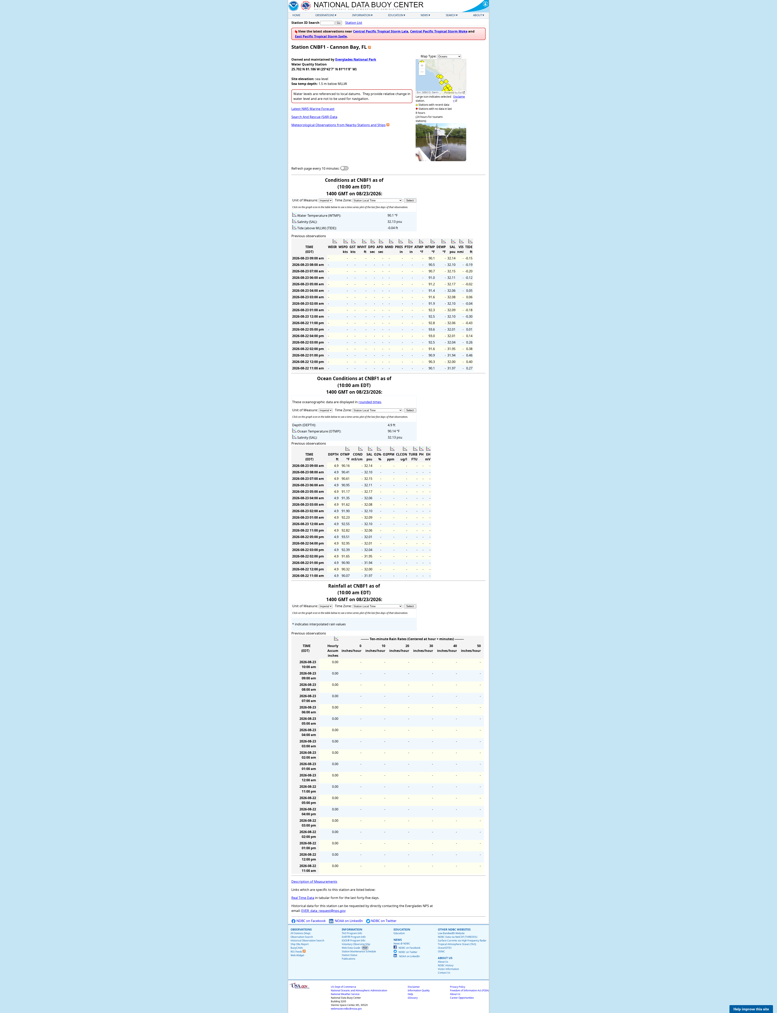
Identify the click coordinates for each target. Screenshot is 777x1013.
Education (395, 15)
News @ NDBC (402, 943)
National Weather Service (345, 994)
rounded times (370, 402)
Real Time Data (302, 898)
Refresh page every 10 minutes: (315, 168)
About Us (443, 961)
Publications (348, 958)
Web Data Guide (351, 948)
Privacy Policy (457, 987)
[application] (441, 76)
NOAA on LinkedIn (348, 921)
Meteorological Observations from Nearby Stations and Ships (338, 125)
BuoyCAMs (297, 948)
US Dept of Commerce (343, 987)
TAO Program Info (352, 933)
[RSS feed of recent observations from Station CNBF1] (369, 46)
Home (296, 15)
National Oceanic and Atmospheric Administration (359, 990)
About (477, 15)
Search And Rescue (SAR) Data (314, 117)
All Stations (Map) (300, 933)
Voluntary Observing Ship (356, 944)
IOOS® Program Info (353, 940)
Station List (353, 22)
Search (450, 15)
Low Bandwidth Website (451, 933)
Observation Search (302, 937)
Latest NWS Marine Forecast (312, 109)
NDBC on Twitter (383, 921)
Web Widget (297, 955)
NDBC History (445, 965)
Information (361, 15)
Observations (324, 15)
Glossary (413, 997)
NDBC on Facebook (311, 921)
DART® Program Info (354, 937)
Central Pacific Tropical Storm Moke (438, 31)
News (424, 15)
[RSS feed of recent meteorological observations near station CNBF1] (387, 125)
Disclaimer (414, 987)
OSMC (441, 951)
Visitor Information (448, 969)
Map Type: (429, 56)
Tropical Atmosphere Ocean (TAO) (457, 944)
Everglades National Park (355, 59)
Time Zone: (343, 200)
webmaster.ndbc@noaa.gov (346, 1008)
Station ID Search (305, 22)
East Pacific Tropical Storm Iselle (321, 36)
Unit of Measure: (305, 200)
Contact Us (444, 972)
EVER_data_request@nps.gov (323, 910)
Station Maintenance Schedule (359, 951)
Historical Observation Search (307, 940)
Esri (460, 92)
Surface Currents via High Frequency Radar (462, 940)
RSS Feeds (297, 951)
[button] (422, 65)
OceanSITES (445, 948)
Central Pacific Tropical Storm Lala (380, 31)
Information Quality (419, 990)
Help (410, 994)
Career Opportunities (462, 997)
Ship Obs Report (300, 944)
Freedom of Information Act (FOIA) (469, 990)
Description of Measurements (314, 881)
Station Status (349, 955)
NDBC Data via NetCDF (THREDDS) (457, 937)
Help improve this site (751, 1009)
